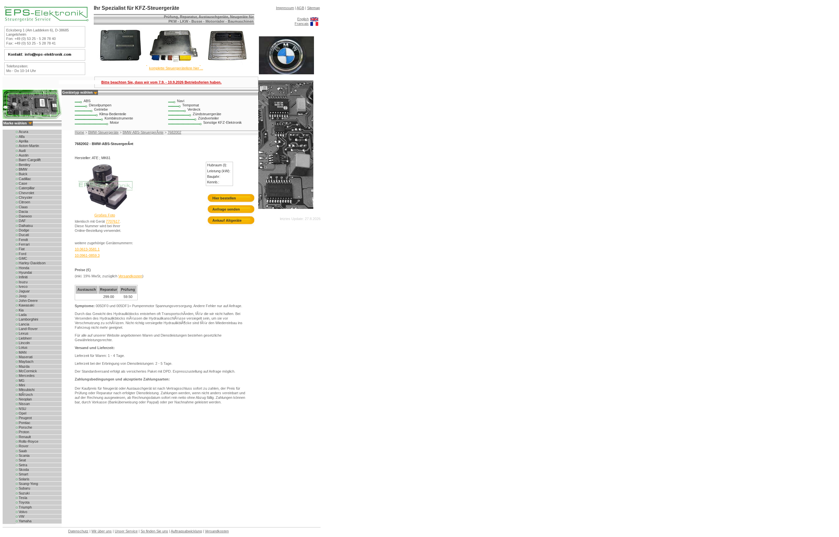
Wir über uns (101, 531)
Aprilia (23, 141)
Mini (22, 385)
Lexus (24, 333)
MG (22, 380)
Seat (22, 460)
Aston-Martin (29, 146)
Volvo (23, 512)
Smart (23, 474)
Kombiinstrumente (119, 118)
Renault (25, 437)
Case (23, 183)
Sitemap (313, 8)
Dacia (23, 211)
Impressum (285, 8)
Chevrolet (26, 193)
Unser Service (126, 531)
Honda (24, 268)
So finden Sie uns (154, 531)
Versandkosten (130, 276)
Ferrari (24, 244)
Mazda (24, 366)
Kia (21, 310)
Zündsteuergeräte (207, 114)
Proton (24, 432)
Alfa (22, 137)
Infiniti (23, 277)
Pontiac (24, 423)
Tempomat (190, 105)
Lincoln (24, 343)
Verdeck (194, 109)
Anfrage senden (226, 209)
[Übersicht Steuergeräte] (173, 64)
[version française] (314, 24)
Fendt (23, 240)
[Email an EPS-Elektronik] (44, 56)
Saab (23, 451)
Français (302, 24)
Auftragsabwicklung (186, 531)
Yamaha (25, 521)
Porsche (25, 427)
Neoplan (25, 399)
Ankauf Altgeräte (227, 220)
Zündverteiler (208, 118)
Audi (22, 151)
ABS (87, 101)
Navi (180, 101)
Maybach (26, 361)
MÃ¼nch (26, 395)
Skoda (24, 470)
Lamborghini (28, 319)
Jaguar (24, 291)
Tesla (23, 498)
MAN (23, 352)
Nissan (24, 404)
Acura (23, 132)
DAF (22, 221)
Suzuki (24, 493)
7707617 (113, 221)
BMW (23, 169)
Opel (22, 413)
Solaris (24, 479)
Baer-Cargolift (30, 160)
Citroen (24, 202)
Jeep (23, 296)
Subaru (24, 488)
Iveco (23, 286)
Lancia (24, 324)
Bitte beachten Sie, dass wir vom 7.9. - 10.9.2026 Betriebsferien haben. (161, 82)
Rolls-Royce (28, 441)
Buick (23, 174)
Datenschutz (78, 531)
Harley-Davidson (32, 263)
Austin (24, 155)
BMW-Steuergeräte (103, 132)
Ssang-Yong (28, 484)
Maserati (25, 357)
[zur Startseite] (46, 20)
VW (21, 516)
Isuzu (23, 282)
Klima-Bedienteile (112, 114)
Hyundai (25, 272)
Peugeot (25, 418)
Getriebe (101, 109)
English (303, 19)
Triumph (25, 507)
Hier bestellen (224, 198)
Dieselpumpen (100, 105)
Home (79, 132)
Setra (23, 465)
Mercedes (27, 376)
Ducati (24, 235)
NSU (22, 409)
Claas (23, 207)
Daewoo (25, 216)
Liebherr (25, 338)
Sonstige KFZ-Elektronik (222, 122)
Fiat (22, 249)
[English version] (314, 19)
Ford (22, 254)
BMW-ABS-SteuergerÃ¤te (143, 132)
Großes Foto (104, 215)
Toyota (24, 502)
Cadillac (25, 179)
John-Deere (28, 301)
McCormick (28, 371)
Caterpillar (27, 188)
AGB (300, 8)
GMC (23, 258)
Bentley (24, 165)
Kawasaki (26, 305)
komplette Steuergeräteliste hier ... (176, 68)
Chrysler (25, 197)
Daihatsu (26, 226)
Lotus (23, 347)
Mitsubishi (26, 390)
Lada (23, 315)
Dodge (24, 230)
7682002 (174, 132)
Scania (24, 455)
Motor (114, 122)
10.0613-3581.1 (87, 249)
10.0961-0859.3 (87, 255)
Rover (24, 446)
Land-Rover (28, 329)
